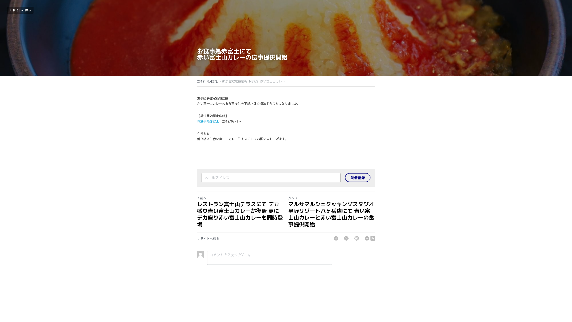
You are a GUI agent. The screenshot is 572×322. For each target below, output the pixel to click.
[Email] (367, 238)
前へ (203, 198)
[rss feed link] (372, 238)
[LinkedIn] (356, 238)
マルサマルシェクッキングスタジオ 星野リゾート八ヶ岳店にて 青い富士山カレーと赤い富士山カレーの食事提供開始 (331, 214)
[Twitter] (346, 238)
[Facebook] (336, 238)
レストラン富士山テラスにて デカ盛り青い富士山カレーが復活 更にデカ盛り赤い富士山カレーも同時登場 (240, 214)
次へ (291, 198)
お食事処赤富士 (208, 121)
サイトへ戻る (22, 10)
